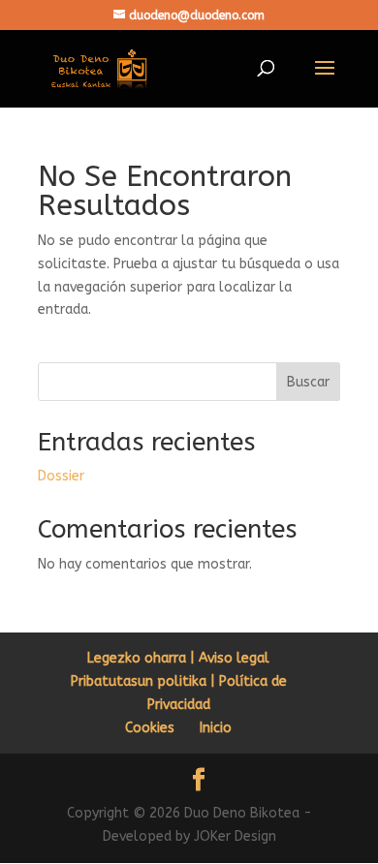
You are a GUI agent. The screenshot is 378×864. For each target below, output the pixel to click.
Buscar (308, 382)
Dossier (61, 476)
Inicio (216, 728)
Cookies (149, 728)
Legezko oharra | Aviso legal (178, 658)
